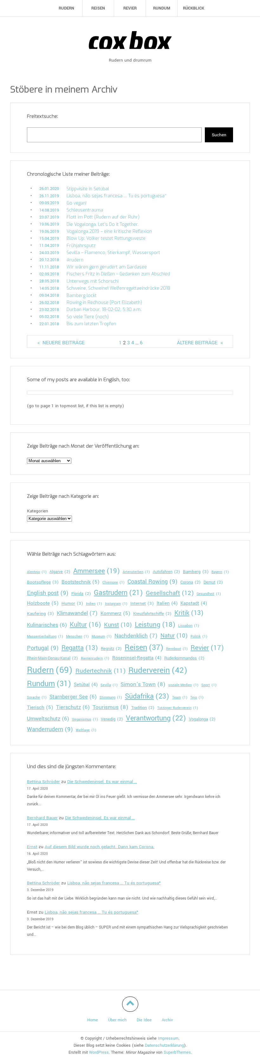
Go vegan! (77, 203)
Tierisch (40, 707)
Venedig (112, 719)
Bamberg (196, 572)
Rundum (49, 684)
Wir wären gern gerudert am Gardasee (107, 267)
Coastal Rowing (152, 582)
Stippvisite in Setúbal (88, 189)
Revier (207, 647)
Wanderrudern (50, 729)
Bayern (220, 572)
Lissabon (188, 625)
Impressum (168, 1038)
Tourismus (110, 707)
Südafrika (147, 696)
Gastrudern (118, 593)
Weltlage (86, 730)
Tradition (142, 708)
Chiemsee (113, 582)
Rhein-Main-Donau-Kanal (52, 658)
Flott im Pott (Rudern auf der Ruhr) (103, 217)
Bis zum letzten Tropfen (91, 324)
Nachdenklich (136, 636)
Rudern (50, 670)
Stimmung (111, 697)
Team (179, 697)
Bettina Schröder (43, 782)
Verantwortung (156, 718)
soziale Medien (183, 685)
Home (92, 1020)
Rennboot (177, 648)
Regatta (80, 648)
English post (47, 593)
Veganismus (85, 719)
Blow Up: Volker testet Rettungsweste (106, 238)
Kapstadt (193, 603)
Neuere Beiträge (61, 342)
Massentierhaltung (45, 636)
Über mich (117, 1020)
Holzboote (43, 603)
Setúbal (86, 684)
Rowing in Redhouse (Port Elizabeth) (104, 303)
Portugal (43, 648)
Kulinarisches (47, 625)
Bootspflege (43, 582)
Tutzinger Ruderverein (177, 708)
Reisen (144, 647)
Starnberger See (73, 696)
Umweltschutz (48, 718)
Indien (94, 603)
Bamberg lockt (82, 296)
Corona (190, 582)
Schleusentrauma (85, 210)
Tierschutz (73, 707)
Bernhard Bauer (42, 818)
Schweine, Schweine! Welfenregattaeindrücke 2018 (118, 288)
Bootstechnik (81, 581)
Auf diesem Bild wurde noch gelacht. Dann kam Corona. (99, 847)
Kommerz (115, 613)
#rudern (75, 260)
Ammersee (96, 571)
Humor (72, 603)
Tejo (197, 697)
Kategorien (37, 511)
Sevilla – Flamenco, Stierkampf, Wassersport (113, 253)
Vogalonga (202, 719)
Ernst (32, 847)
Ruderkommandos (184, 658)
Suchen (219, 135)
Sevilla (109, 685)
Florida (81, 594)
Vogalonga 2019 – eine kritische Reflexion (109, 231)
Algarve (59, 572)
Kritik (189, 613)
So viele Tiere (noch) (88, 317)
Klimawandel (77, 613)
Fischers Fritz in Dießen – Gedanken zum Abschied (118, 274)
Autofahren (166, 572)
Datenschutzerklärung (164, 1045)
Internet (142, 603)
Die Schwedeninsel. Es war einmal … (102, 782)
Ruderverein (157, 670)
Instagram (116, 603)
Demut (213, 582)
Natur (174, 636)
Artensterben (136, 572)
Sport (209, 685)
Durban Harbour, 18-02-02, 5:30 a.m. (104, 310)
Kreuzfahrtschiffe (152, 614)
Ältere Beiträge (200, 342)
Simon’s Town (143, 684)
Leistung (155, 624)
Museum (102, 636)
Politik (199, 636)
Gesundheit (209, 593)
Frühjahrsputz (81, 246)
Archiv (167, 1020)
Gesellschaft (170, 593)
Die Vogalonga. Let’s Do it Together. (103, 224)
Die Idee (144, 1020)
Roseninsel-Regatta (136, 658)
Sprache (37, 697)
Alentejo (37, 572)
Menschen (77, 636)
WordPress (99, 1052)
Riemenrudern (95, 658)
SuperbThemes (177, 1052)
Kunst (118, 625)
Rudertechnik (100, 671)
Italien (167, 603)
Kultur (85, 624)
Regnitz (111, 649)
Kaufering (40, 614)
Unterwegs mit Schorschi (93, 281)
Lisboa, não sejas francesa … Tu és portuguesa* (116, 196)
